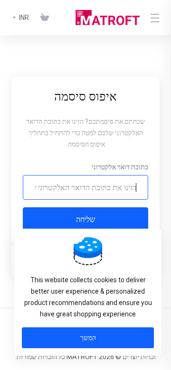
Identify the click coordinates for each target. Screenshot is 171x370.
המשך (88, 338)
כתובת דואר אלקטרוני (120, 167)
